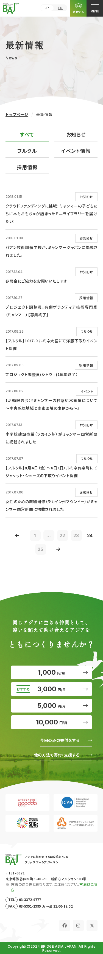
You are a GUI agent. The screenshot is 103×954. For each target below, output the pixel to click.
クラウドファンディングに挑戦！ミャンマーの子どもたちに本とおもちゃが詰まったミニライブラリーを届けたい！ (51, 213)
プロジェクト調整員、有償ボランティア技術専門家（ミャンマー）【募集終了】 (51, 310)
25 (41, 549)
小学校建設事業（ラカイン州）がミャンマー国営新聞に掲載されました (51, 438)
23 (76, 535)
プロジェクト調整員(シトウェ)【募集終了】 (41, 374)
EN (60, 8)
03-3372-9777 (30, 899)
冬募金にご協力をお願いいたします (36, 281)
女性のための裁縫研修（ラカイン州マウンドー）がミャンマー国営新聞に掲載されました (51, 505)
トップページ (16, 114)
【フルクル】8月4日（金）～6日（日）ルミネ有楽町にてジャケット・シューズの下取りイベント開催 (51, 471)
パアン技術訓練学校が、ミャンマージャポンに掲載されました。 (51, 251)
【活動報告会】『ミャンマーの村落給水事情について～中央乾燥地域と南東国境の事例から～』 (51, 404)
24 (90, 535)
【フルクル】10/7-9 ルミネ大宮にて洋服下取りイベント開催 (51, 344)
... (48, 535)
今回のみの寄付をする (60, 740)
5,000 (51, 705)
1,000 (51, 672)
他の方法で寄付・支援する (57, 755)
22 (63, 535)
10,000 (51, 722)
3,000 (51, 689)
